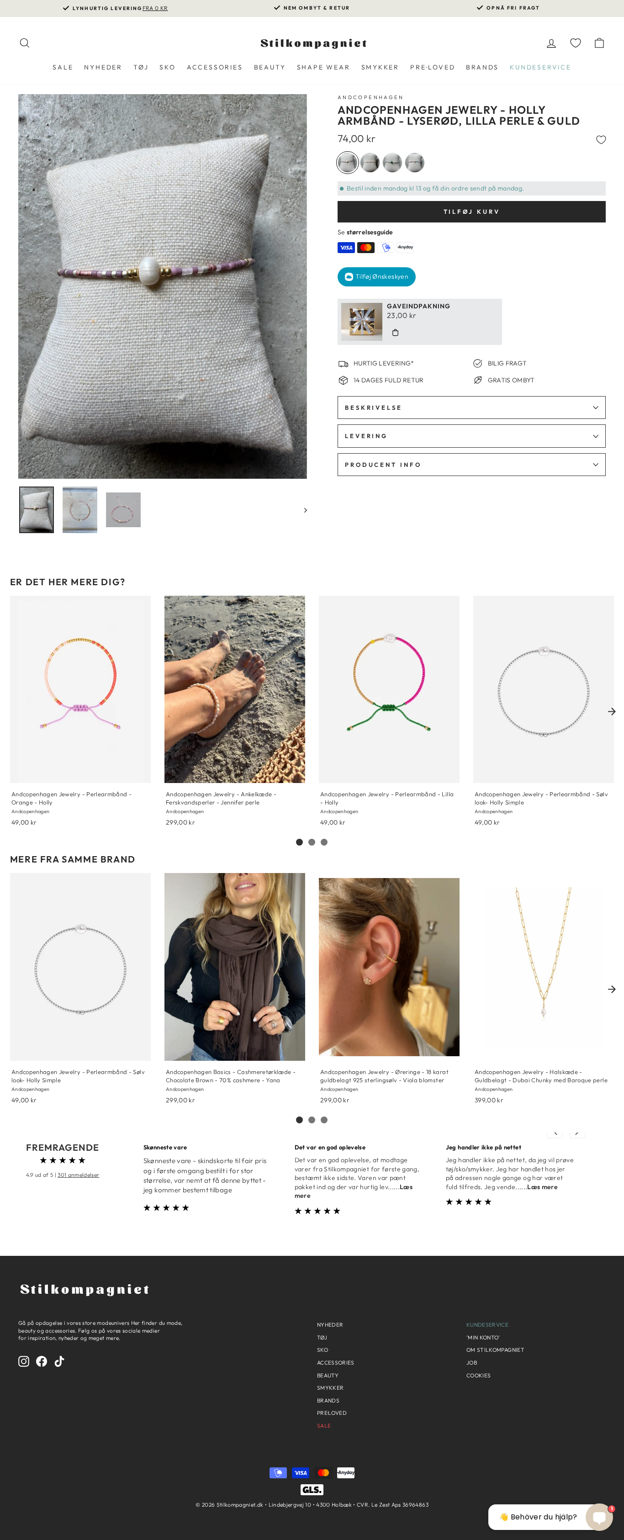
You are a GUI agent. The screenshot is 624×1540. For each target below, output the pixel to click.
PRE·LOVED (432, 67)
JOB (471, 1362)
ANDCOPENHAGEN (371, 97)
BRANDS (482, 67)
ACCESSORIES (215, 67)
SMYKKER (380, 67)
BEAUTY (270, 67)
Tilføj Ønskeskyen (381, 276)
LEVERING (366, 435)
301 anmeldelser (78, 1174)
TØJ (140, 67)
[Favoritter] (575, 42)
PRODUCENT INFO (383, 464)
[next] (612, 711)
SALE (63, 67)
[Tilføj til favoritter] (601, 139)
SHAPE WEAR (323, 67)
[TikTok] (59, 1361)
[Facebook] (41, 1361)
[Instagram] (23, 1361)
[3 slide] (324, 842)
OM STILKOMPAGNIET (495, 1349)
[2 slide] (311, 842)
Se (365, 232)
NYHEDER (103, 67)
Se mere (23, 771)
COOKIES (478, 1375)
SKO (167, 67)
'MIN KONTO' (483, 1337)
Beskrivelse (373, 407)
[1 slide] (299, 842)
